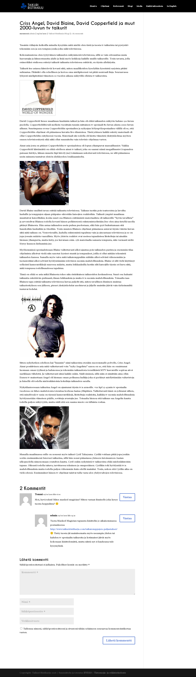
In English (171, 6)
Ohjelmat (105, 6)
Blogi (130, 6)
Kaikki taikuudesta (154, 6)
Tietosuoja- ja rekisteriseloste (110, 672)
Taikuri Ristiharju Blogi (58, 33)
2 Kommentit (77, 33)
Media (139, 6)
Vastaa (127, 497)
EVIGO (88, 672)
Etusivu (93, 6)
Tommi (39, 494)
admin (32, 33)
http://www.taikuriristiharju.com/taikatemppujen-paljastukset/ (83, 529)
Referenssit (118, 6)
